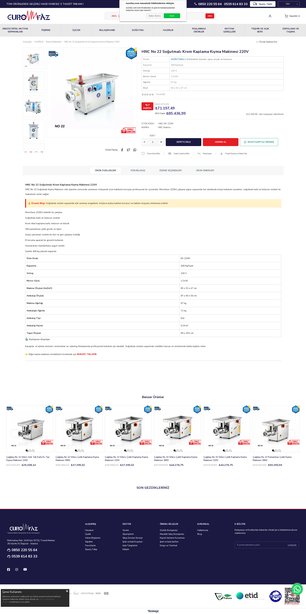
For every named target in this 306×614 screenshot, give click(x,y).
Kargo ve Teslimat (168, 545)
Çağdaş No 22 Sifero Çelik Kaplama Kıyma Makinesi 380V (77, 459)
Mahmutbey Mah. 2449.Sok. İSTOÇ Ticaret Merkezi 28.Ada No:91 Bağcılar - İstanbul (31, 542)
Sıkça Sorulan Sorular (133, 538)
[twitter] (128, 149)
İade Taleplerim (130, 545)
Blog (199, 534)
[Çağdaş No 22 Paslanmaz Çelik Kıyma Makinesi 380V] (276, 428)
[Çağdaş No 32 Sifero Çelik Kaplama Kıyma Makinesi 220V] (227, 428)
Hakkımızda (202, 530)
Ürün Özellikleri (105, 170)
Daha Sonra (155, 15)
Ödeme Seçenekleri (170, 170)
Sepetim (89, 541)
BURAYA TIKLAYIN (86, 354)
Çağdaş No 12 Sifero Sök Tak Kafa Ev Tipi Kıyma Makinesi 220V (27, 459)
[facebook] (122, 149)
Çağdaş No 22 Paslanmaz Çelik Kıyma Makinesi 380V (272, 459)
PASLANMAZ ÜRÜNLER (199, 30)
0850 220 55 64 (24, 550)
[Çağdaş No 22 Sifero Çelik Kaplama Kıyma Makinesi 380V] (79, 428)
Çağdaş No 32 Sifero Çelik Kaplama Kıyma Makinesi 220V (225, 459)
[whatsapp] (134, 149)
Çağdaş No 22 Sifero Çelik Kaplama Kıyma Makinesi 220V (126, 459)
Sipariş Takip (91, 549)
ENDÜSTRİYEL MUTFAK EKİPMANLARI (15, 30)
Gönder (292, 545)
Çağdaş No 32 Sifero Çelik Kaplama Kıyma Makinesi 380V (175, 459)
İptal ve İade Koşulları (133, 541)
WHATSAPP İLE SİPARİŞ (261, 142)
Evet (172, 15)
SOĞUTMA (138, 30)
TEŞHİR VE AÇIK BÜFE (260, 30)
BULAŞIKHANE (107, 30)
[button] (27, 450)
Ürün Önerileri (205, 170)
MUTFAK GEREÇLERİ (229, 30)
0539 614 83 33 (24, 556)
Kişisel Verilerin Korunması (172, 538)
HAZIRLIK (168, 30)
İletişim (126, 549)
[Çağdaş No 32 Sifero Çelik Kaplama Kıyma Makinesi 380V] (177, 428)
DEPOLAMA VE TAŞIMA (291, 30)
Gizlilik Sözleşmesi (169, 530)
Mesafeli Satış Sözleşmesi (172, 534)
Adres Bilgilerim (92, 538)
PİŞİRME (45, 30)
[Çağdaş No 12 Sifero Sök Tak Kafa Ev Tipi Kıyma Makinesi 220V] (29, 428)
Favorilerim (90, 545)
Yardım (126, 530)
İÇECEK (76, 30)
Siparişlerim (128, 534)
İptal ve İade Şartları (169, 541)
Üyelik (88, 534)
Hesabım (89, 530)
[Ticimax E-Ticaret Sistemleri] (153, 611)
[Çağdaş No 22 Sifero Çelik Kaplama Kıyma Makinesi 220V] (128, 428)
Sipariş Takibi (265, 4)
